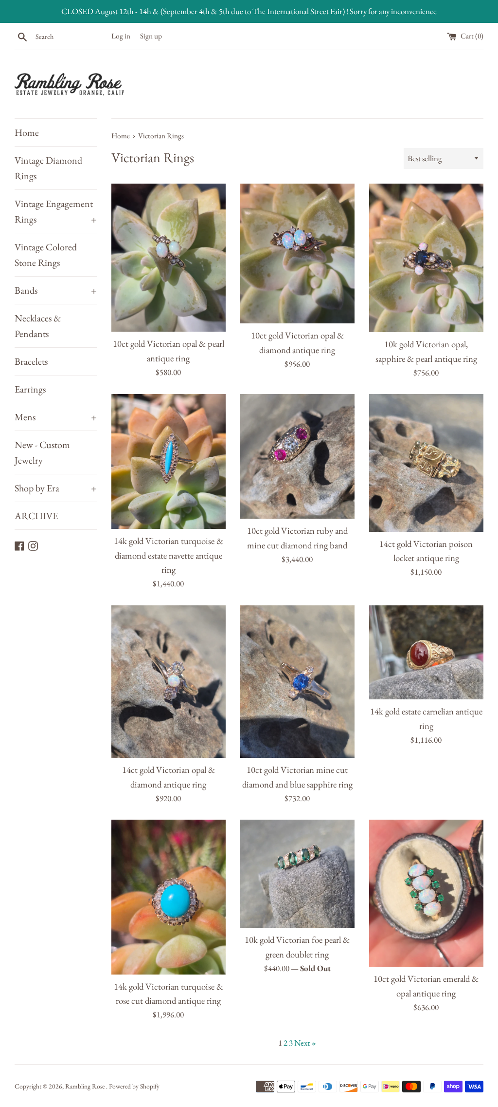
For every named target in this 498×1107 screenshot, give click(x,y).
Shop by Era (56, 488)
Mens (56, 417)
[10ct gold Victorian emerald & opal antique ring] (426, 893)
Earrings (30, 389)
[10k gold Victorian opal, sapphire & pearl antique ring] (426, 258)
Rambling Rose (85, 1086)
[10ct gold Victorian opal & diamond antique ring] (297, 254)
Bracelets (31, 361)
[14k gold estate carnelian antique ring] (426, 652)
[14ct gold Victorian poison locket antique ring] (426, 462)
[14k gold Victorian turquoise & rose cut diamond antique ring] (168, 897)
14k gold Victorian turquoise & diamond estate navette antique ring (168, 555)
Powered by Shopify (134, 1086)
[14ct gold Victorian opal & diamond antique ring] (168, 681)
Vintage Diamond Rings (48, 168)
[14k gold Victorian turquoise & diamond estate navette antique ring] (168, 461)
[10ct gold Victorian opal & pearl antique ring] (168, 258)
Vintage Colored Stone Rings (46, 255)
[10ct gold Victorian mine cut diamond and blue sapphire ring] (297, 681)
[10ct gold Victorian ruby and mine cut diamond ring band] (297, 456)
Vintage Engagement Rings (56, 211)
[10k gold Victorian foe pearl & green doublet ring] (297, 874)
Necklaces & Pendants (38, 326)
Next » (305, 1042)
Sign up (151, 36)
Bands (56, 290)
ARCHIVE (36, 515)
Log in (120, 36)
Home (27, 132)
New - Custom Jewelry (42, 452)
